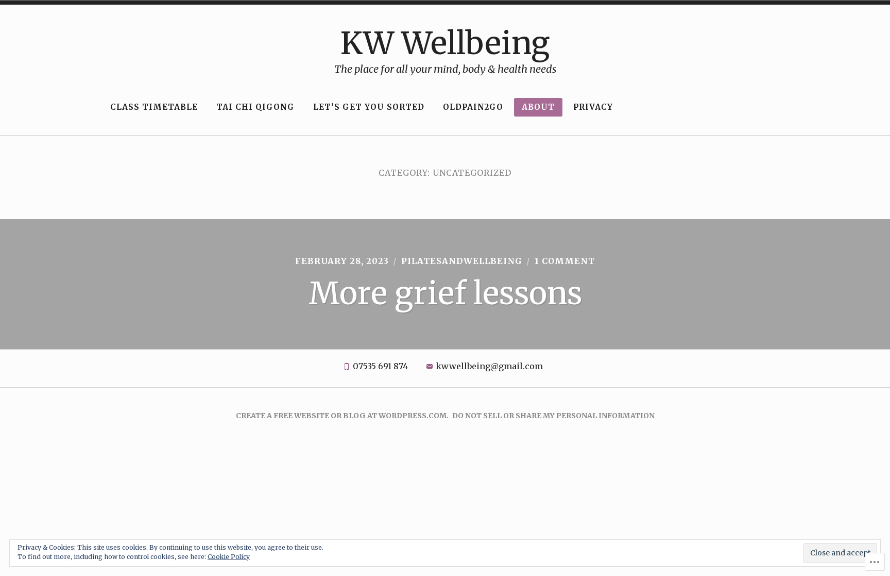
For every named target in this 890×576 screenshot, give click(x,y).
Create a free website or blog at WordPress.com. (342, 415)
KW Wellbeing (445, 43)
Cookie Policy (229, 557)
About (538, 107)
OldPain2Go (473, 107)
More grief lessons (445, 293)
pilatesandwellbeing (461, 261)
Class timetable (154, 107)
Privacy (593, 107)
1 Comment (565, 261)
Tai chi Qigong (255, 107)
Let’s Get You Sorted (368, 107)
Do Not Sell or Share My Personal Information (553, 415)
